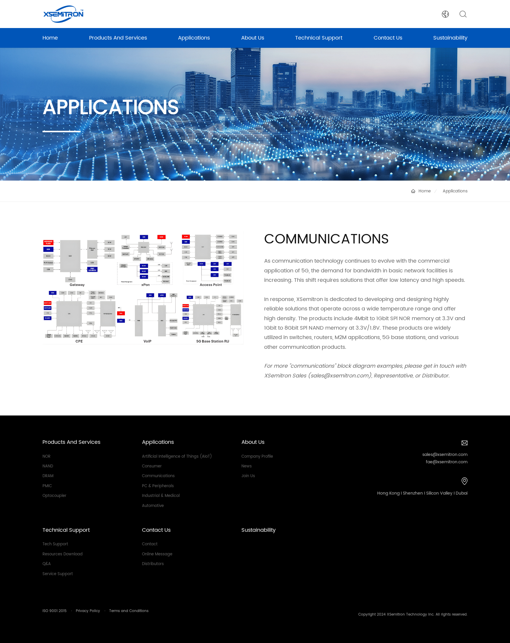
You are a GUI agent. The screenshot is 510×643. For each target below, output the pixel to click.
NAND (47, 466)
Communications (158, 476)
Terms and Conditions (128, 611)
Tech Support (55, 544)
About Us (252, 38)
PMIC (47, 486)
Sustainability (450, 38)
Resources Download (62, 554)
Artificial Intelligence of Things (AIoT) (177, 457)
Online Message (157, 554)
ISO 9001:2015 (54, 611)
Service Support (57, 574)
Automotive (153, 506)
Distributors (153, 564)
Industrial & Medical (161, 496)
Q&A (46, 564)
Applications (194, 38)
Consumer (152, 466)
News (246, 466)
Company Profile (257, 457)
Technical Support (318, 38)
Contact (150, 544)
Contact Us (388, 38)
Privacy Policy (88, 611)
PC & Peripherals (158, 486)
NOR (46, 457)
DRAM (47, 476)
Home (50, 38)
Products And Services (118, 38)
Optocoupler (54, 496)
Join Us (248, 476)
